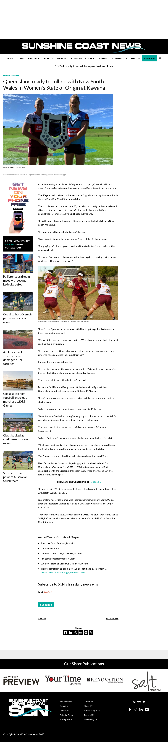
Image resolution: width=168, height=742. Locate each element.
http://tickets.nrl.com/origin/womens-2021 (63, 572)
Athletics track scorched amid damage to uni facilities (13, 358)
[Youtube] (147, 710)
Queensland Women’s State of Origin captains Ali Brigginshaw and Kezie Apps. (35, 174)
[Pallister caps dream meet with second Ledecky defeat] (18, 263)
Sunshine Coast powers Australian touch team (15, 477)
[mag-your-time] (63, 680)
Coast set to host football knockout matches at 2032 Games (15, 399)
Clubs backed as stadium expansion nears (15, 439)
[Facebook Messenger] (86, 632)
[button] (160, 58)
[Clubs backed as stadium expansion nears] (18, 422)
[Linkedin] (70, 632)
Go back (42, 618)
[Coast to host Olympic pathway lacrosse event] (18, 301)
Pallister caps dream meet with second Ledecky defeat (16, 280)
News (15, 75)
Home (6, 75)
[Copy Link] (91, 632)
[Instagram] (135, 710)
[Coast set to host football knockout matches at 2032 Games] (18, 380)
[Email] (80, 632)
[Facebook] (65, 632)
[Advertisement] (143, 98)
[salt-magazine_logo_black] (146, 680)
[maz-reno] (105, 680)
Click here (10, 244)
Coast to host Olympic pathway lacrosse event (17, 318)
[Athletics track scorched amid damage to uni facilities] (18, 339)
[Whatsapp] (75, 632)
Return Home (112, 618)
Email (44, 592)
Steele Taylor (9, 167)
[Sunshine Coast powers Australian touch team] (18, 460)
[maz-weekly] (21, 680)
